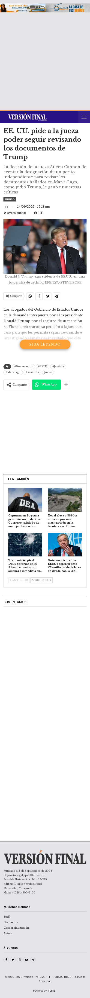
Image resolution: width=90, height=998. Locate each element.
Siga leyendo (45, 344)
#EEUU (42, 366)
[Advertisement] (45, 59)
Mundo (10, 199)
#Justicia (58, 366)
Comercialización (16, 927)
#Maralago (13, 372)
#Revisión (32, 372)
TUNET (52, 990)
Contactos (10, 922)
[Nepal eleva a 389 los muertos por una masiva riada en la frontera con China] (65, 500)
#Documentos (23, 366)
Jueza (48, 372)
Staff (6, 916)
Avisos (7, 933)
